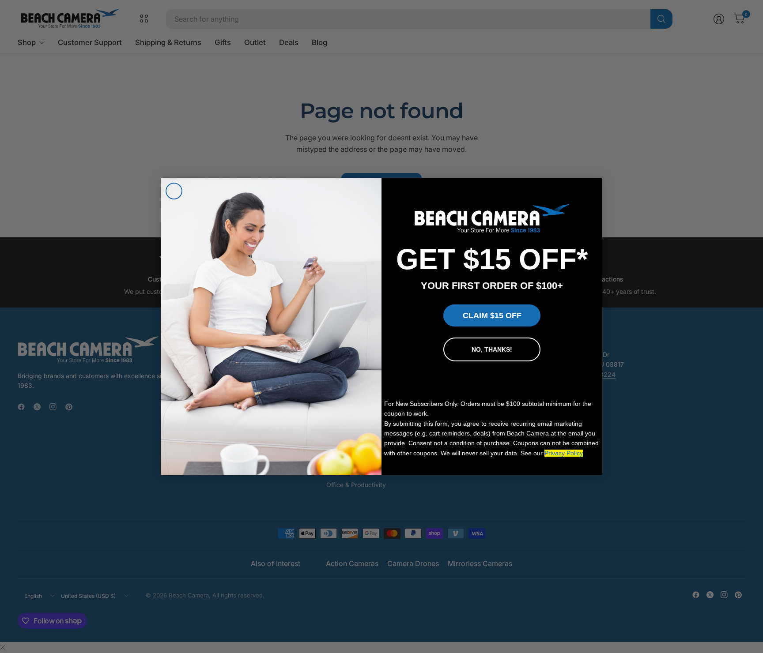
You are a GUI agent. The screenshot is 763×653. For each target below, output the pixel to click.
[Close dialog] (174, 191)
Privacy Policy (563, 453)
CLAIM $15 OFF (492, 315)
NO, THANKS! (492, 349)
